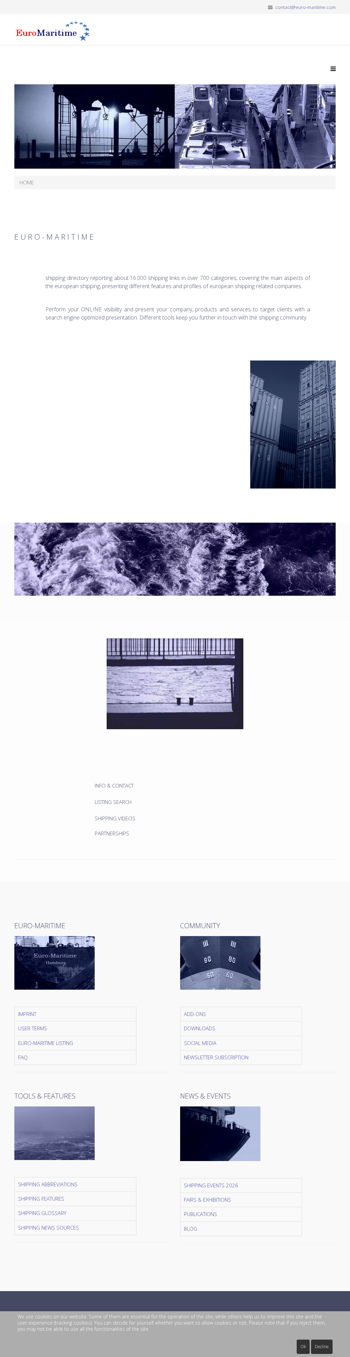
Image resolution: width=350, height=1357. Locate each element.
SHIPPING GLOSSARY (42, 1213)
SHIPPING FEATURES (41, 1198)
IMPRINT (27, 1013)
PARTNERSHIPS (112, 833)
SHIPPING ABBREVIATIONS (48, 1184)
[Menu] (331, 69)
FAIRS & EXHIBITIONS (207, 1199)
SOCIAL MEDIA (200, 1043)
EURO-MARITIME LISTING (45, 1043)
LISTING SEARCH (113, 801)
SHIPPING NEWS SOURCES (48, 1227)
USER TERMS (32, 1028)
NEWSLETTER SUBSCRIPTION (216, 1057)
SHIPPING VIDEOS (115, 818)
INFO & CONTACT (115, 785)
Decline (322, 1346)
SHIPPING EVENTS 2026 (211, 1185)
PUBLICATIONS (200, 1214)
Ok (303, 1346)
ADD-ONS (195, 1013)
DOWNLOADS (199, 1028)
